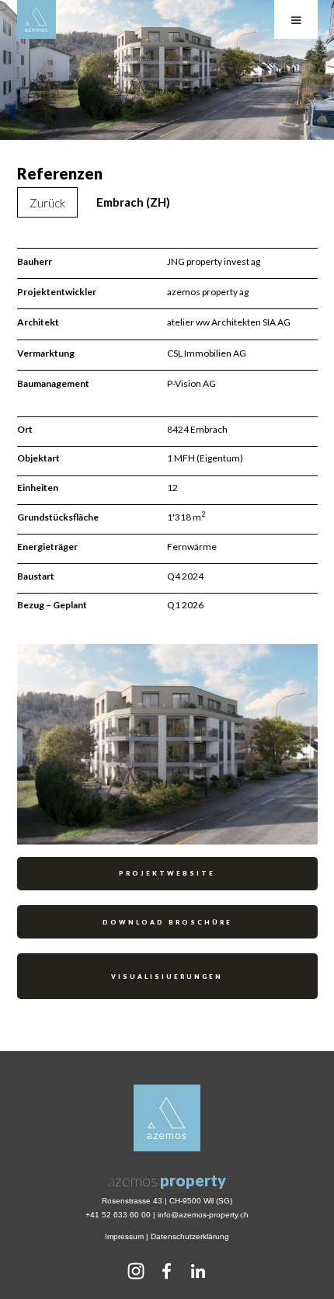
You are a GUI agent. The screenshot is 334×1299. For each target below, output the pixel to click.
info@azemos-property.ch (203, 1214)
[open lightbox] (167, 745)
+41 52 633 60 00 (118, 1214)
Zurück (47, 203)
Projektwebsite (167, 873)
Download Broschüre (167, 922)
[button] (296, 19)
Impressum (124, 1236)
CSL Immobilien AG (206, 353)
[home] (36, 19)
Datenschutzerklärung (190, 1236)
